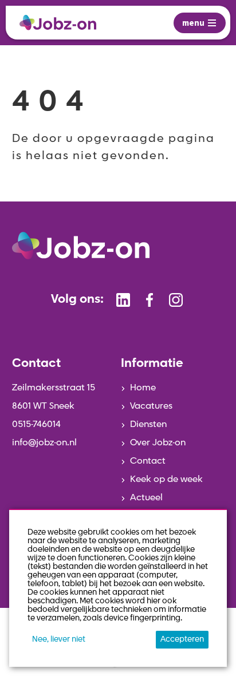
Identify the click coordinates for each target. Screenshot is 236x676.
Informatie (152, 364)
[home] (58, 22)
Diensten (148, 424)
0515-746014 (36, 424)
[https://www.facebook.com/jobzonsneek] (149, 300)
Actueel (146, 498)
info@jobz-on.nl (44, 443)
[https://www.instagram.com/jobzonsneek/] (176, 300)
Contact (148, 461)
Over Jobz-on (158, 443)
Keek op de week (166, 479)
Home (143, 388)
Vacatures (151, 406)
